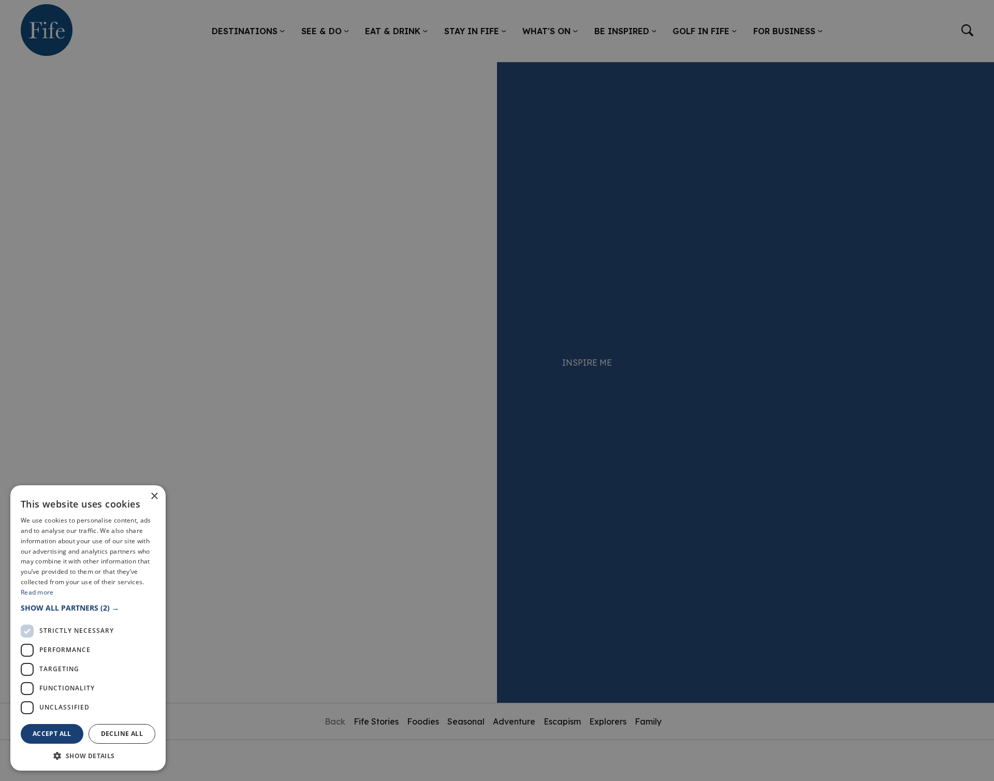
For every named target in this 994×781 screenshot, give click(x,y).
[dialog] (497, 390)
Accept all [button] (52, 733)
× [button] (154, 496)
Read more (37, 592)
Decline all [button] (122, 733)
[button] (88, 608)
